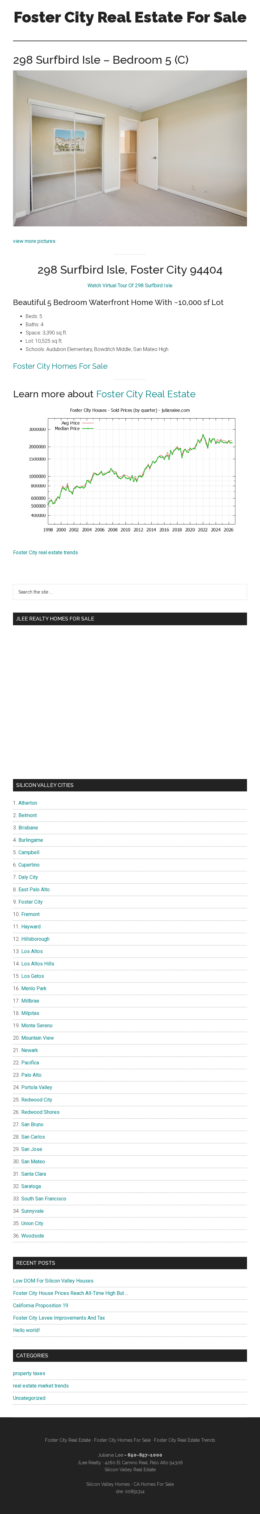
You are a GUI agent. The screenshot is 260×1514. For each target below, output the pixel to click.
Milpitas (30, 1013)
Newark (29, 1050)
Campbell (28, 852)
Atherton (27, 803)
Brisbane (28, 828)
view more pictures (34, 241)
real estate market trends (41, 1386)
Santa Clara (33, 1174)
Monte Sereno (37, 1026)
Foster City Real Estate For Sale (130, 17)
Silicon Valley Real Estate (130, 1469)
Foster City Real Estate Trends (184, 1440)
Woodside (32, 1236)
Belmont (27, 815)
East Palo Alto (34, 890)
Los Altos (32, 951)
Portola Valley (36, 1087)
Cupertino (29, 865)
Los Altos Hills (37, 964)
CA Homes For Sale (153, 1484)
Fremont (30, 914)
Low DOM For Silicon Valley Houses (53, 1281)
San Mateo (33, 1162)
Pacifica (30, 1063)
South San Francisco (43, 1199)
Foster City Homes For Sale (60, 366)
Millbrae (30, 1001)
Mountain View (37, 1038)
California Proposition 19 (40, 1306)
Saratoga (31, 1186)
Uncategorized (29, 1398)
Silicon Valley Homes (108, 1484)
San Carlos (33, 1137)
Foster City (30, 902)
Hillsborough (35, 939)
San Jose (31, 1149)
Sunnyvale (32, 1211)
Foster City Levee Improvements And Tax (59, 1318)
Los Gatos (32, 976)
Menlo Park (34, 988)
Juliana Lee (110, 1455)
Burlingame (30, 840)
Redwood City (36, 1100)
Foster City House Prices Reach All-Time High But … (70, 1293)
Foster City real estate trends (45, 552)
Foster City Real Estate (146, 394)
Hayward (31, 927)
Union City (32, 1223)
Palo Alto (31, 1075)
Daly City (28, 877)
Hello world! (26, 1330)
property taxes (29, 1373)
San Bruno (32, 1124)
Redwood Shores (40, 1112)
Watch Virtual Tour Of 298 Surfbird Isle (130, 286)
